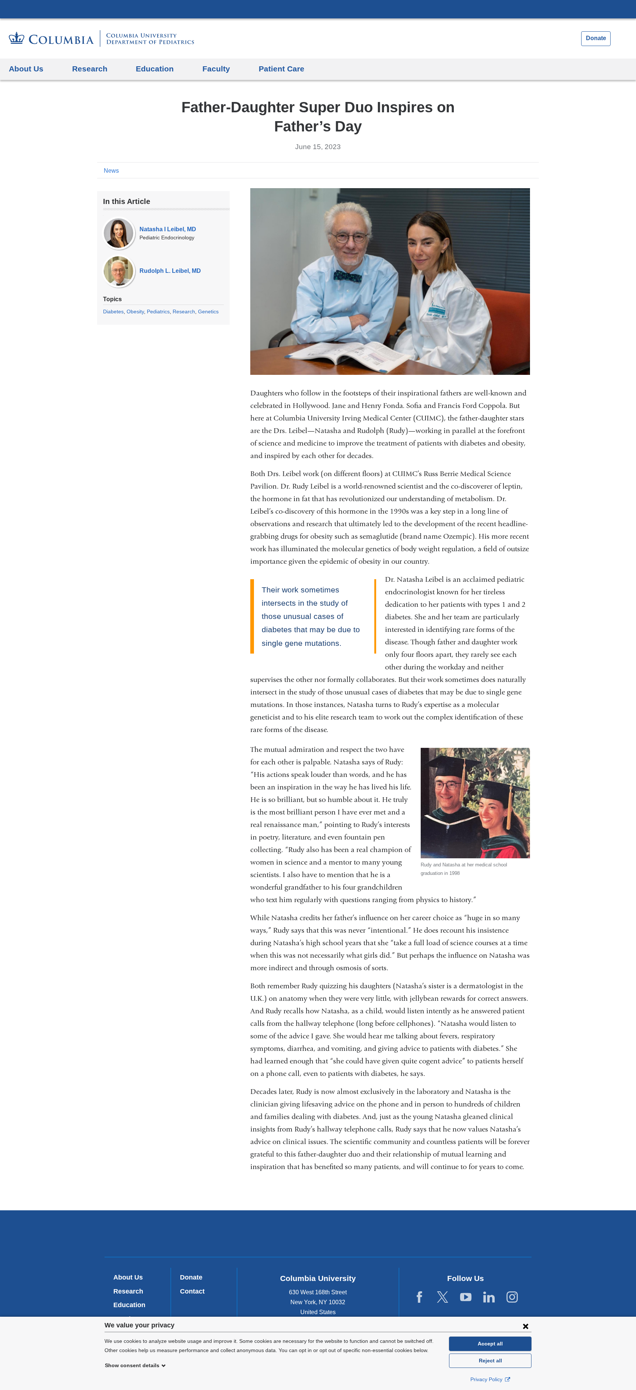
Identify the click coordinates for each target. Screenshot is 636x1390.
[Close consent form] (525, 1326)
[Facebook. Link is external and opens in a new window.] (419, 1297)
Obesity (135, 311)
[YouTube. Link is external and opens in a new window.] (466, 1297)
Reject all (490, 1360)
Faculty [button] (216, 68)
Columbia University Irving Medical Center (318, 9)
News (111, 171)
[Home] (101, 38)
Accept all (490, 1344)
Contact (192, 1291)
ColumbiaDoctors (424, 1233)
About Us (128, 1277)
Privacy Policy (487, 1379)
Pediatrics (158, 311)
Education (129, 1305)
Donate (596, 38)
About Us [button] (26, 68)
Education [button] (155, 68)
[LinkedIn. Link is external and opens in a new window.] (489, 1297)
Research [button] (89, 68)
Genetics (208, 311)
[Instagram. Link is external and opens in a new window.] (512, 1297)
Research (184, 311)
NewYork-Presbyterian (318, 1235)
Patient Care (281, 68)
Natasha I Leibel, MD (167, 229)
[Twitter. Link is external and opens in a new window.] (443, 1297)
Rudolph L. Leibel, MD (170, 271)
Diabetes (113, 311)
